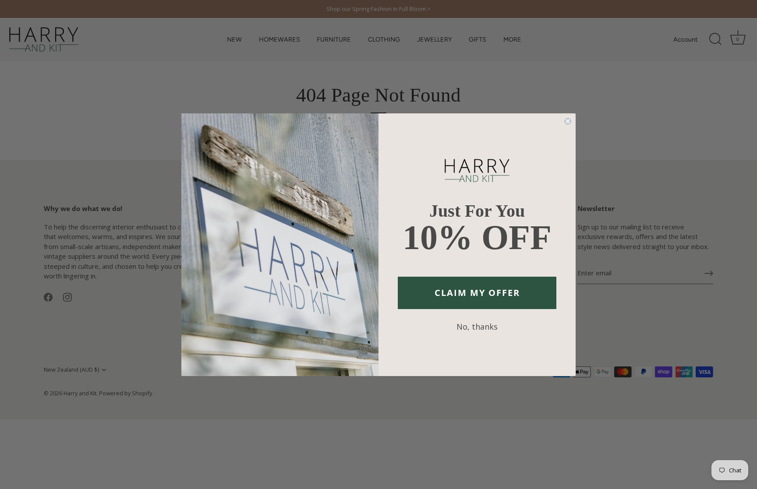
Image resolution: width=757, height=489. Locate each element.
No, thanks (477, 326)
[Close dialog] (567, 121)
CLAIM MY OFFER (477, 293)
